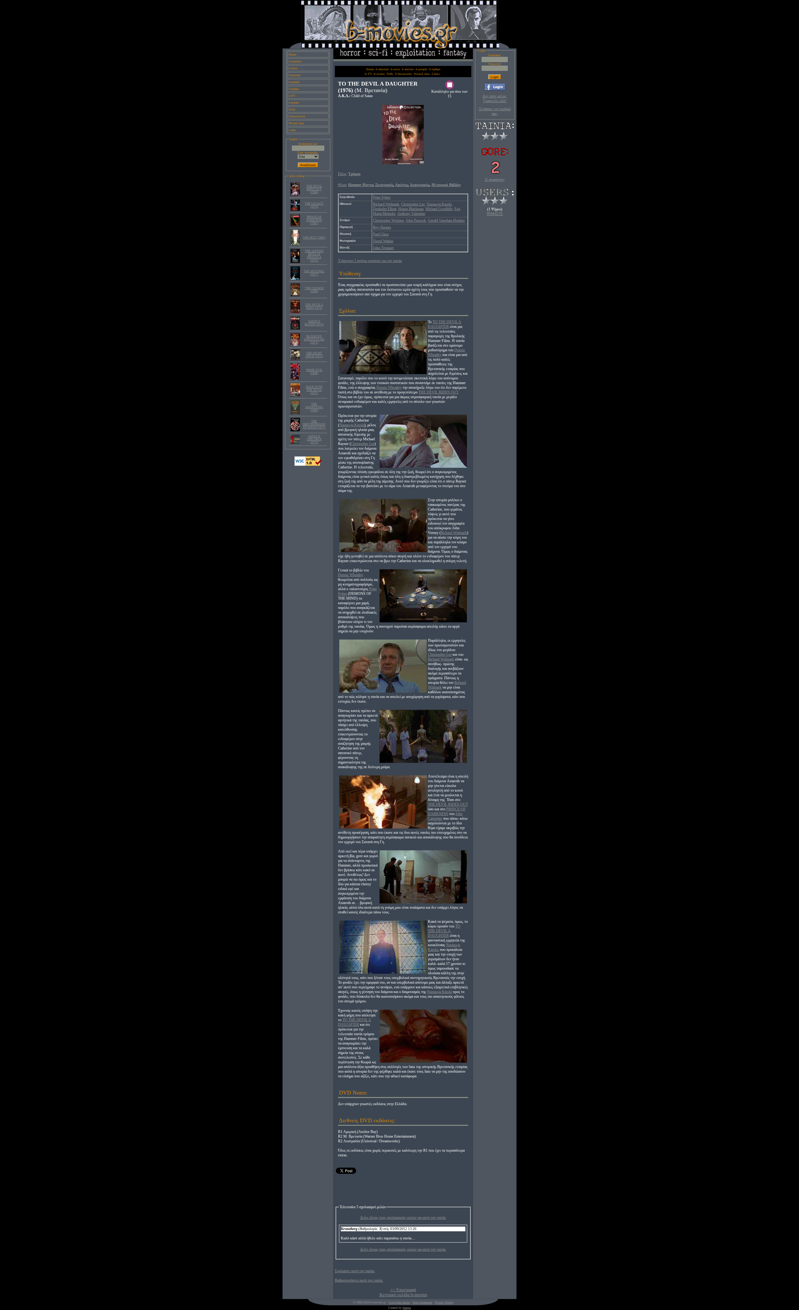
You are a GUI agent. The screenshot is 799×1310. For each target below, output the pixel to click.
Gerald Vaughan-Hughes (446, 220)
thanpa (407, 1307)
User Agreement (422, 1302)
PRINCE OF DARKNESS (447, 811)
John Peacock (416, 220)
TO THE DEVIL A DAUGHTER (444, 324)
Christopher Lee (413, 204)
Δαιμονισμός (419, 185)
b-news (293, 68)
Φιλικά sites (296, 123)
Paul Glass (381, 234)
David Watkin (383, 241)
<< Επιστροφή (403, 1290)
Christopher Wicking (388, 220)
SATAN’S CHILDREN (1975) (314, 439)
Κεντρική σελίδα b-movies (403, 1295)
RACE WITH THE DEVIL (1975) (314, 390)
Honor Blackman (411, 209)
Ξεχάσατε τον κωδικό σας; (495, 111)
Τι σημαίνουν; (495, 179)
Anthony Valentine (411, 213)
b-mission (295, 61)
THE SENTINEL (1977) (314, 273)
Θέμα (342, 185)
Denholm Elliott (384, 209)
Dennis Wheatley (389, 387)
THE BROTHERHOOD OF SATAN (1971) (314, 424)
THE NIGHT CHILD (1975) (314, 355)
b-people (294, 82)
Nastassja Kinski (439, 204)
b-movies (294, 75)
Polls (292, 109)
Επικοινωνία (297, 116)
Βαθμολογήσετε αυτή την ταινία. (359, 1280)
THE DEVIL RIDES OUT (438, 392)
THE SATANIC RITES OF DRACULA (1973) (314, 256)
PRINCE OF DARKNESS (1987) (314, 220)
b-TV (292, 95)
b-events (294, 102)
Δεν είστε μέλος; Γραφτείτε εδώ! (495, 98)
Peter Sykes (381, 197)
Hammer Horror (360, 185)
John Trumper (383, 248)
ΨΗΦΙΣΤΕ (495, 214)
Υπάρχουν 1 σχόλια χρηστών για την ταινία (370, 261)
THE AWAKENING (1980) (314, 407)
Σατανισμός (384, 185)
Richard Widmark (386, 204)
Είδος (342, 174)
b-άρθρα (294, 89)
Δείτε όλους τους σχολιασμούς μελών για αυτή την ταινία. (403, 1217)
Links (292, 130)
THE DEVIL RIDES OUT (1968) (314, 189)
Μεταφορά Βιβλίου (446, 185)
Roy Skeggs (382, 227)
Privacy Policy (444, 1302)
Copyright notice (399, 1302)
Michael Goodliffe (439, 209)
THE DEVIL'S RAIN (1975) (314, 306)
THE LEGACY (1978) (314, 205)
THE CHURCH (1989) (314, 290)
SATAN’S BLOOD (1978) (314, 323)
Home (292, 54)
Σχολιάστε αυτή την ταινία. (355, 1271)
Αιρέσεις (401, 185)
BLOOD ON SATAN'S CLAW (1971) (314, 339)
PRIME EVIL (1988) (314, 371)
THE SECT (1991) (314, 237)
